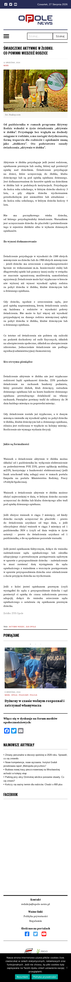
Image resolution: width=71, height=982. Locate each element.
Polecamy (23, 695)
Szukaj (60, 36)
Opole (14, 695)
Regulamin (35, 921)
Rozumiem (22, 976)
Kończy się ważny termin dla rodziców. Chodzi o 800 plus (34, 784)
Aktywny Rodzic (16, 627)
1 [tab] (30, 644)
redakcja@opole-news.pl (35, 904)
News (6, 65)
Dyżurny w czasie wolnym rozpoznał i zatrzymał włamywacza (34, 703)
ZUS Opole (31, 627)
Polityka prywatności (36, 916)
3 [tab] (40, 644)
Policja (33, 695)
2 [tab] (35, 644)
